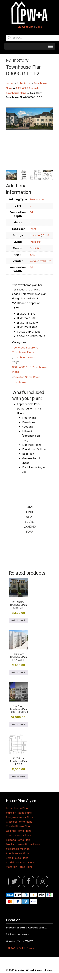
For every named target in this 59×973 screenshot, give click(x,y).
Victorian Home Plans (19, 867)
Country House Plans (18, 835)
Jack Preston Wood (29, 12)
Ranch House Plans (17, 853)
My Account (25, 27)
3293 (32, 254)
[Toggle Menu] (50, 46)
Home (9, 83)
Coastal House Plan (18, 826)
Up (38, 242)
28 (31, 267)
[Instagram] (42, 881)
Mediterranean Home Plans (23, 844)
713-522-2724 (14, 948)
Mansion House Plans (19, 813)
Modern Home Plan (18, 849)
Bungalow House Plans (19, 817)
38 (31, 212)
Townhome (36, 199)
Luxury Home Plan (17, 808)
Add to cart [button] (18, 620)
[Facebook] (28, 881)
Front (33, 229)
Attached (35, 235)
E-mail (30, 948)
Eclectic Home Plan (18, 840)
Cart (38, 27)
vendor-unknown (40, 261)
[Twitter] (14, 881)
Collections (23, 83)
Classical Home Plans (19, 822)
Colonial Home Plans (18, 831)
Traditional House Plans (20, 862)
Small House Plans (17, 858)
